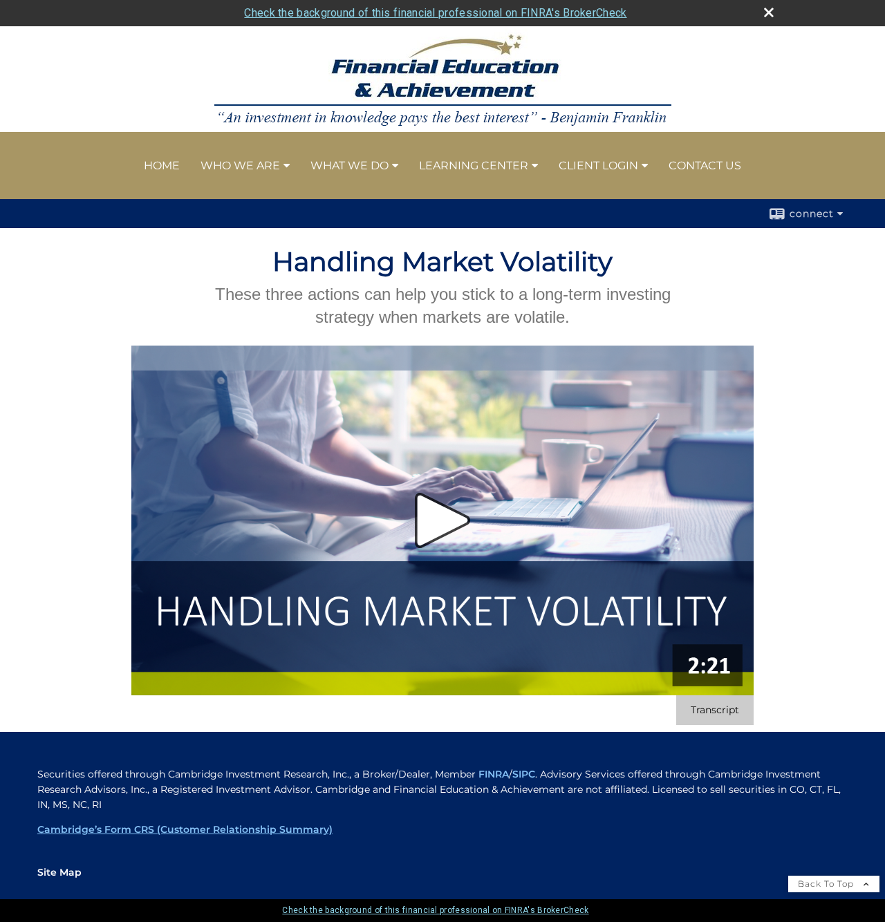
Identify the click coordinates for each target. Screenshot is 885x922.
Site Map (59, 872)
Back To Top (827, 883)
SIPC (523, 774)
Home (162, 165)
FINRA (493, 774)
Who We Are (240, 165)
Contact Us (705, 165)
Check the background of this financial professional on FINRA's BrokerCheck (435, 12)
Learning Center (473, 165)
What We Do (349, 165)
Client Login (598, 165)
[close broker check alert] (768, 12)
